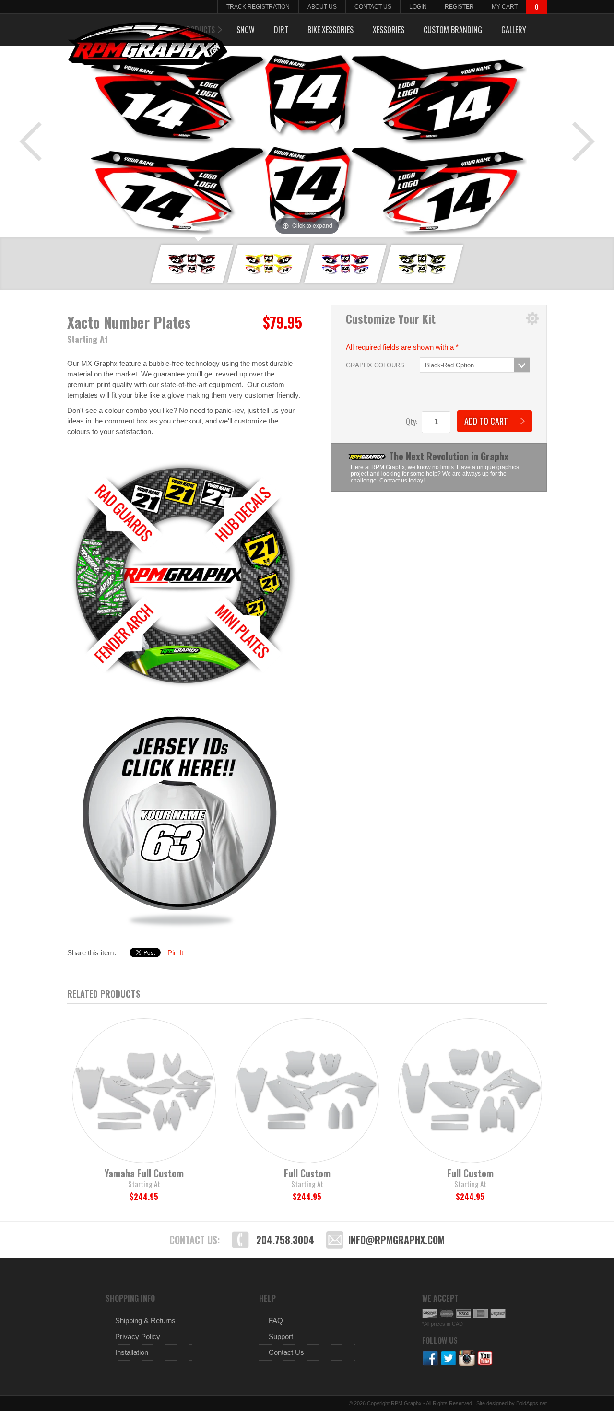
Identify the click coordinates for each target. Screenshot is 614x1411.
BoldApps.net (531, 1403)
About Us (322, 6)
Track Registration (258, 6)
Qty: (411, 421)
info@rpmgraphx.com (396, 1240)
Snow (245, 29)
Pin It (175, 953)
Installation (131, 1352)
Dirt (281, 29)
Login (418, 6)
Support (281, 1336)
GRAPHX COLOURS (375, 365)
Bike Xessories (330, 29)
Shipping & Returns (145, 1321)
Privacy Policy (137, 1336)
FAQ (276, 1321)
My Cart (505, 6)
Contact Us (372, 6)
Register (459, 6)
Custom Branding (453, 29)
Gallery (513, 29)
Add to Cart (486, 421)
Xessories (388, 29)
